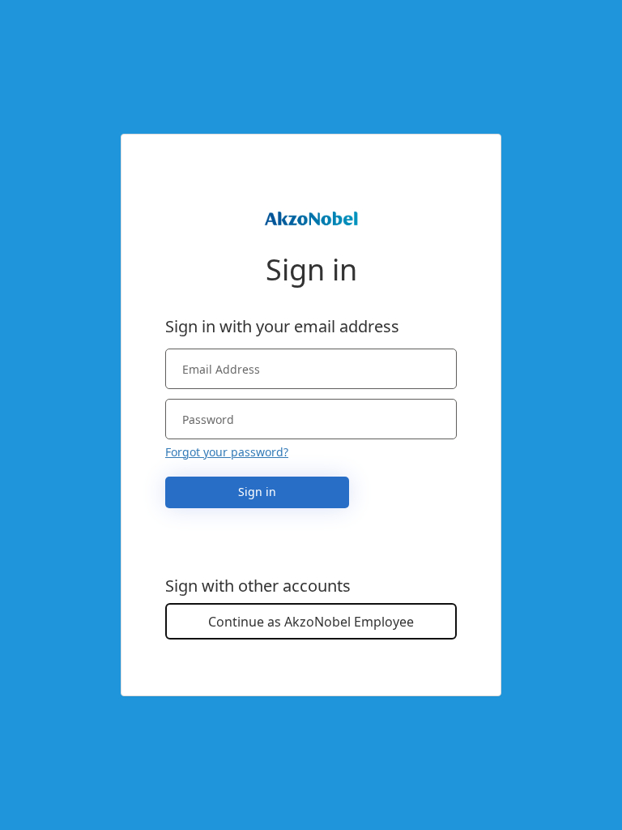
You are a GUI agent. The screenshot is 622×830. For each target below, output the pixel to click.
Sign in (257, 491)
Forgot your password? (226, 452)
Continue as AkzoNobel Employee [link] (311, 622)
